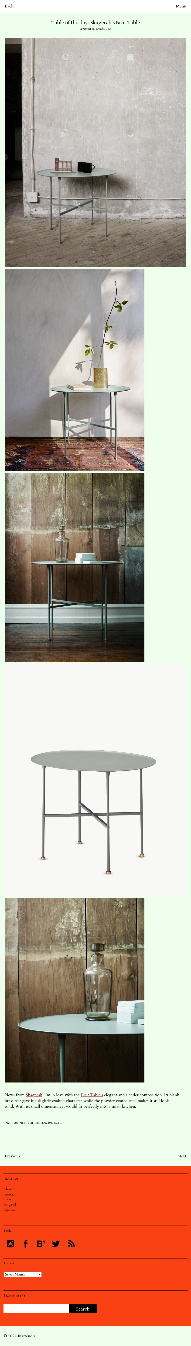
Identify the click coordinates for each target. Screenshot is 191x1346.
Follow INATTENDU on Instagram (10, 1244)
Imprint (9, 1209)
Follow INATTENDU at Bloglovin (41, 1244)
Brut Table (18, 1123)
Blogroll (9, 1204)
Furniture (33, 1123)
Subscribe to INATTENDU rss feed (71, 1244)
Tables (58, 1123)
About (8, 1189)
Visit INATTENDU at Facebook (26, 1244)
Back (9, 6)
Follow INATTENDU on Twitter (56, 1244)
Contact (9, 1194)
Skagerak (34, 1095)
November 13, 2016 (90, 28)
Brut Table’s (92, 1095)
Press (7, 1199)
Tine (108, 29)
